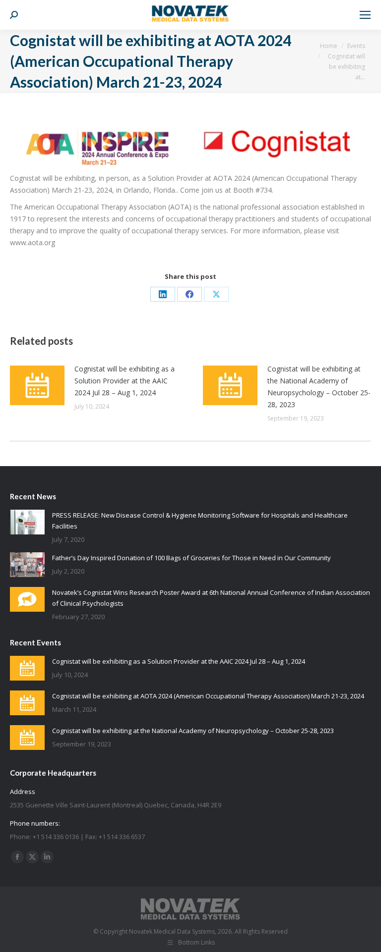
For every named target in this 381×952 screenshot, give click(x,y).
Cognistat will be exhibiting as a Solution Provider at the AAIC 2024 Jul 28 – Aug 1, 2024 (124, 380)
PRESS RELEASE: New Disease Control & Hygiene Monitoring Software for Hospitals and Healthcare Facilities (200, 520)
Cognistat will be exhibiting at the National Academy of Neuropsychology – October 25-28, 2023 (319, 386)
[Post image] (37, 385)
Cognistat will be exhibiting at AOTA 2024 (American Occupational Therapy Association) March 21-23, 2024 (208, 695)
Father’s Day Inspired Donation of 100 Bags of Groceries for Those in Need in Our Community (191, 557)
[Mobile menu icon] (365, 15)
